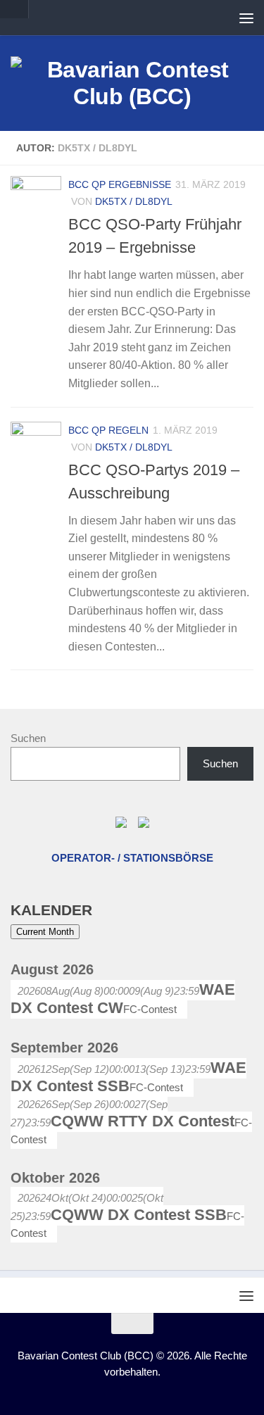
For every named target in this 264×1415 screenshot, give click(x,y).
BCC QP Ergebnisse (119, 184)
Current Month (45, 931)
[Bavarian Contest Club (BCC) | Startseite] (132, 83)
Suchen (28, 738)
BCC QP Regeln (108, 430)
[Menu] (246, 17)
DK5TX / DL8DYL (133, 201)
